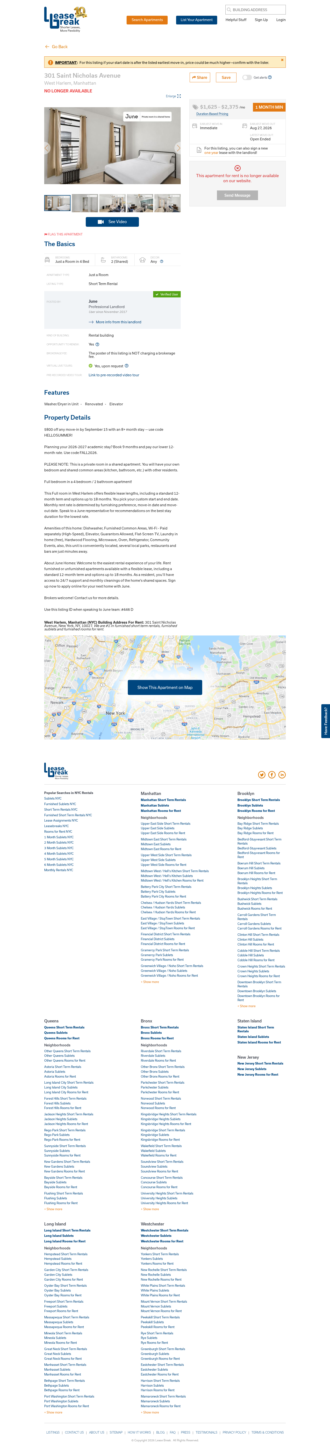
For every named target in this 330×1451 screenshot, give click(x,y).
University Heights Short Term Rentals (167, 1193)
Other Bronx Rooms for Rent (160, 1076)
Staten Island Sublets (253, 1037)
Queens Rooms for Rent (61, 1038)
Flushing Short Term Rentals (63, 1193)
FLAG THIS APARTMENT (65, 234)
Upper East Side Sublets (157, 828)
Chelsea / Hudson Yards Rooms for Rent (168, 912)
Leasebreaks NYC (56, 826)
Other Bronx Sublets (155, 1071)
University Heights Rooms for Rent (164, 1203)
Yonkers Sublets (152, 1259)
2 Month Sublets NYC (59, 842)
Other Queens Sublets (59, 1056)
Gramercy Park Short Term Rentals (165, 950)
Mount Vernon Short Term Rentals (164, 1301)
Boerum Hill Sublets (251, 868)
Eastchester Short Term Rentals (162, 1365)
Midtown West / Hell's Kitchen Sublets (167, 876)
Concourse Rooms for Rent (159, 1187)
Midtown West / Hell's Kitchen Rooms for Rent (172, 880)
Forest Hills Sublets (57, 1103)
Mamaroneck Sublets (155, 1401)
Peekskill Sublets (152, 1322)
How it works (139, 1432)
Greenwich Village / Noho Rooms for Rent (169, 975)
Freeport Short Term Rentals (63, 1301)
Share (201, 77)
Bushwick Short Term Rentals (257, 899)
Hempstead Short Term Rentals (65, 1254)
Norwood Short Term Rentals (161, 1098)
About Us (96, 1432)
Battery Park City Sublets (158, 891)
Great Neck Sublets (57, 1354)
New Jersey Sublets (251, 1069)
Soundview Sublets (154, 1166)
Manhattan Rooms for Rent (161, 811)
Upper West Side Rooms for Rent (163, 865)
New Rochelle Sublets (156, 1275)
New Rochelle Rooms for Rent (161, 1279)
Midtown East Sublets (156, 844)
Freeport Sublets (55, 1306)
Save (226, 77)
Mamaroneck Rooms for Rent (160, 1406)
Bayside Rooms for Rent (60, 1187)
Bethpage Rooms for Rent (61, 1390)
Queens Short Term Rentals (64, 1027)
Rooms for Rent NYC (58, 831)
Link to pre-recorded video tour (114, 374)
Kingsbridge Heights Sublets (160, 1119)
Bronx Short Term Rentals (160, 1027)
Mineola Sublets (55, 1338)
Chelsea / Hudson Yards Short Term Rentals (171, 903)
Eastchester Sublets (154, 1369)
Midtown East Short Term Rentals (164, 839)
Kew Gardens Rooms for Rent (64, 1171)
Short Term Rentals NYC (61, 809)
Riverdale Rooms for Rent (158, 1060)
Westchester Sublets (156, 1236)
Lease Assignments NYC (61, 820)
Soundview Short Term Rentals (162, 1162)
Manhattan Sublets (155, 805)
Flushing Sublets (55, 1198)
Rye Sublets (149, 1338)
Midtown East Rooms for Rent (161, 849)
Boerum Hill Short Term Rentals (258, 863)
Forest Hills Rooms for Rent (62, 1108)
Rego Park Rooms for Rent (62, 1139)
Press (185, 1432)
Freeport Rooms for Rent (61, 1311)
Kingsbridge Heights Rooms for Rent (166, 1124)
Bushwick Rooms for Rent (254, 908)
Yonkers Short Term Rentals (160, 1254)
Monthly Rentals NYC (58, 870)
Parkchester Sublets (154, 1087)
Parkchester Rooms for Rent (160, 1092)
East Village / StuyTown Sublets (162, 923)
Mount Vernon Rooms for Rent (161, 1311)
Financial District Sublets (157, 939)
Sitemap (116, 1432)
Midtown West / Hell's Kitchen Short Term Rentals (175, 871)
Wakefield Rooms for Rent (158, 1155)
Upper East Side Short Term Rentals (165, 823)
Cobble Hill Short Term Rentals (258, 950)
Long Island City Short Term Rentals (68, 1082)
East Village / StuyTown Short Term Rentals (170, 918)
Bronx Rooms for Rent (157, 1038)
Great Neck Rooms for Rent (63, 1358)
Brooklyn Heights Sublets (254, 888)
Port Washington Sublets (61, 1401)
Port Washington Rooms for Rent (66, 1406)
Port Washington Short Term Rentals (69, 1396)
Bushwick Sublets (249, 904)
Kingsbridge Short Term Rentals (163, 1130)
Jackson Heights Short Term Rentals (68, 1114)
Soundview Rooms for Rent (159, 1171)
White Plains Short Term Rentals (163, 1285)
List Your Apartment (197, 19)
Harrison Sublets (152, 1385)
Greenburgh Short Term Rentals (163, 1349)
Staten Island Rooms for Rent (259, 1042)
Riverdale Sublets (153, 1056)
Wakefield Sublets (153, 1151)
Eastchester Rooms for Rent (160, 1374)
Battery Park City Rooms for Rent (163, 896)
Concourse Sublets (154, 1182)
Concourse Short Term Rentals (162, 1177)
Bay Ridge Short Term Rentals (258, 823)
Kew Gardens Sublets (59, 1166)
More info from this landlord (118, 321)
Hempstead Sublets (58, 1259)
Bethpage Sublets (56, 1385)
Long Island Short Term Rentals (67, 1230)
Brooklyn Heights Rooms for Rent (260, 893)
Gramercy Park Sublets (157, 955)
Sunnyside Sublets (57, 1151)
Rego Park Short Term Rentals (65, 1130)
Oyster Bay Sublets (57, 1290)
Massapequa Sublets (58, 1322)
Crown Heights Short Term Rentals (261, 966)
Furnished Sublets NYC (60, 804)
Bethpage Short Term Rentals (64, 1381)
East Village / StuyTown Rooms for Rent (168, 928)
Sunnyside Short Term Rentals (65, 1146)
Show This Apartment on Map (165, 687)
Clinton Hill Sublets (250, 939)
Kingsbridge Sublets (155, 1135)
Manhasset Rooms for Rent (62, 1374)
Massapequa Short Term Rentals (66, 1317)
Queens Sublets (56, 1033)
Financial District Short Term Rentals (165, 934)
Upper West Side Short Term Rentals (166, 855)
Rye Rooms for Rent (154, 1343)
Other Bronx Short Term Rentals (163, 1067)
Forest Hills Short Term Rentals (65, 1098)
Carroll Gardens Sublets (254, 924)
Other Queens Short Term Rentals (67, 1051)
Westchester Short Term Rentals (164, 1230)
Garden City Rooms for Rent (63, 1279)
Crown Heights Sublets (253, 971)
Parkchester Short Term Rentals (162, 1082)
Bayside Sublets (55, 1182)
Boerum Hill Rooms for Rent (256, 873)
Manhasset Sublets (57, 1369)
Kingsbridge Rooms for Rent (160, 1139)
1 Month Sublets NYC (59, 837)
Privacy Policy (234, 1432)
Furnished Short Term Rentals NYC (68, 815)
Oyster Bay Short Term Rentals (65, 1285)
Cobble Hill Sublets (250, 955)
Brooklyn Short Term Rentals (258, 800)
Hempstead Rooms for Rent (63, 1263)
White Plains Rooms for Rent (160, 1295)
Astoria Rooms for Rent (60, 1076)
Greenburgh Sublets (155, 1354)
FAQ (173, 1432)
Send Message (237, 195)
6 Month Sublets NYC (59, 865)
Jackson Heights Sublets (60, 1119)
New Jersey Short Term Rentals (260, 1063)
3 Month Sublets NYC (59, 848)
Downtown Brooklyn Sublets (256, 991)
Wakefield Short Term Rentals (161, 1146)
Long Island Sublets (59, 1236)
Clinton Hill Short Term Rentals (258, 935)
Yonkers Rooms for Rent (157, 1263)
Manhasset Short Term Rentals (65, 1365)
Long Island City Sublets (61, 1087)
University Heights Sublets (159, 1198)
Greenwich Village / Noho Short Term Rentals (172, 966)
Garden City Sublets (58, 1275)
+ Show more (150, 982)
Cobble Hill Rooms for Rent (255, 960)
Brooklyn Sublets (250, 805)
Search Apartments (147, 19)
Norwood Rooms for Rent (158, 1108)
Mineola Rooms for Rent (60, 1343)
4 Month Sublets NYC (59, 853)
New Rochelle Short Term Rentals (164, 1270)
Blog (160, 1432)
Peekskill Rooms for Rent (157, 1327)
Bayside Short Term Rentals (63, 1177)
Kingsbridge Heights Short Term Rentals (168, 1114)
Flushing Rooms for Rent (61, 1203)
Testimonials (206, 1432)
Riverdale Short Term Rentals (161, 1051)
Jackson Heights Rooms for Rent (66, 1124)
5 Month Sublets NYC (59, 859)
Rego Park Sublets (57, 1135)
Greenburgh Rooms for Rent (160, 1358)
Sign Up (261, 19)
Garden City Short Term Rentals (66, 1270)
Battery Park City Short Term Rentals (166, 887)
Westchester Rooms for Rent (162, 1241)
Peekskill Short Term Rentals (160, 1317)
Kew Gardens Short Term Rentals (67, 1162)
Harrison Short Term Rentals (160, 1381)
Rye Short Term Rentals (157, 1333)
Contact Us (74, 1432)
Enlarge (171, 96)
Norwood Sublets (153, 1103)
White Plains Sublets (155, 1290)
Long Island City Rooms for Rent (66, 1092)
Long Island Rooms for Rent (65, 1241)
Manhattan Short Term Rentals (163, 800)
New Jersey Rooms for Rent (257, 1074)
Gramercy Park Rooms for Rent (162, 959)
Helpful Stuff (236, 19)
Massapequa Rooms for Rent (64, 1327)
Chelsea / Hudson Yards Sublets (163, 907)
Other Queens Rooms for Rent (64, 1060)
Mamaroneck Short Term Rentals (163, 1396)
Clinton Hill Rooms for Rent (255, 944)
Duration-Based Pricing (212, 114)
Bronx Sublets (151, 1033)
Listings (53, 1432)
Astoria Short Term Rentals (62, 1067)
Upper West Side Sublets (158, 860)
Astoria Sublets (54, 1071)
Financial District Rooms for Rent (163, 944)
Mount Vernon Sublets (156, 1306)
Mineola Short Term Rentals (63, 1333)
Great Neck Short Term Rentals (65, 1349)
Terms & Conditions (267, 1432)
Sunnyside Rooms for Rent (62, 1155)
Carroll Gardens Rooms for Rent (259, 928)
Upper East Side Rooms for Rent (163, 833)
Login (281, 19)
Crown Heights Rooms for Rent (258, 976)
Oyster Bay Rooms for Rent (62, 1295)
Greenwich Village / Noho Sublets (164, 971)
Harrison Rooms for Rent (157, 1390)
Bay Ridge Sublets (250, 828)
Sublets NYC (53, 798)
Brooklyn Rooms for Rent (256, 811)
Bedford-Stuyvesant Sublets (256, 848)
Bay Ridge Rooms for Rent (255, 833)
